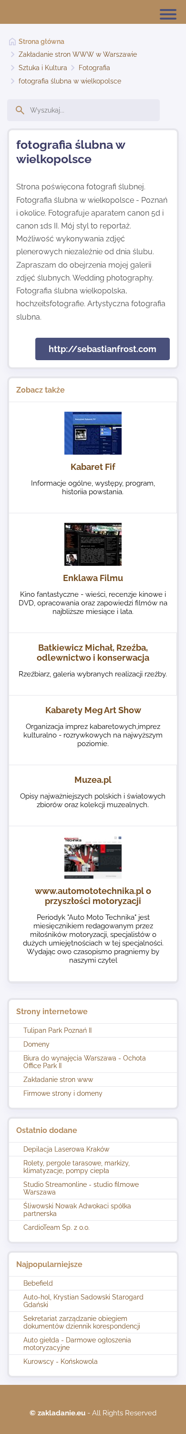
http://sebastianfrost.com (102, 349)
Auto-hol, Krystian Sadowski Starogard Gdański (83, 1301)
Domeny (36, 1044)
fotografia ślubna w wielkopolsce (70, 81)
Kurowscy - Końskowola (60, 1361)
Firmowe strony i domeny (63, 1093)
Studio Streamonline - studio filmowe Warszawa (81, 1188)
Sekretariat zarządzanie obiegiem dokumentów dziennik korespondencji (81, 1322)
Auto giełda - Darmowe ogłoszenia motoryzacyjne (77, 1343)
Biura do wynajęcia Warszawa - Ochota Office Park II (84, 1062)
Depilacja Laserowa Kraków (66, 1149)
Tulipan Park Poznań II (57, 1030)
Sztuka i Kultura (43, 68)
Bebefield (38, 1283)
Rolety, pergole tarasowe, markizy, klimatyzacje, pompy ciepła (76, 1166)
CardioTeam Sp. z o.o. (56, 1227)
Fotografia (94, 68)
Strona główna (41, 41)
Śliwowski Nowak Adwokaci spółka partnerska (77, 1209)
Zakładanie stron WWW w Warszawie (78, 54)
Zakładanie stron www (58, 1079)
